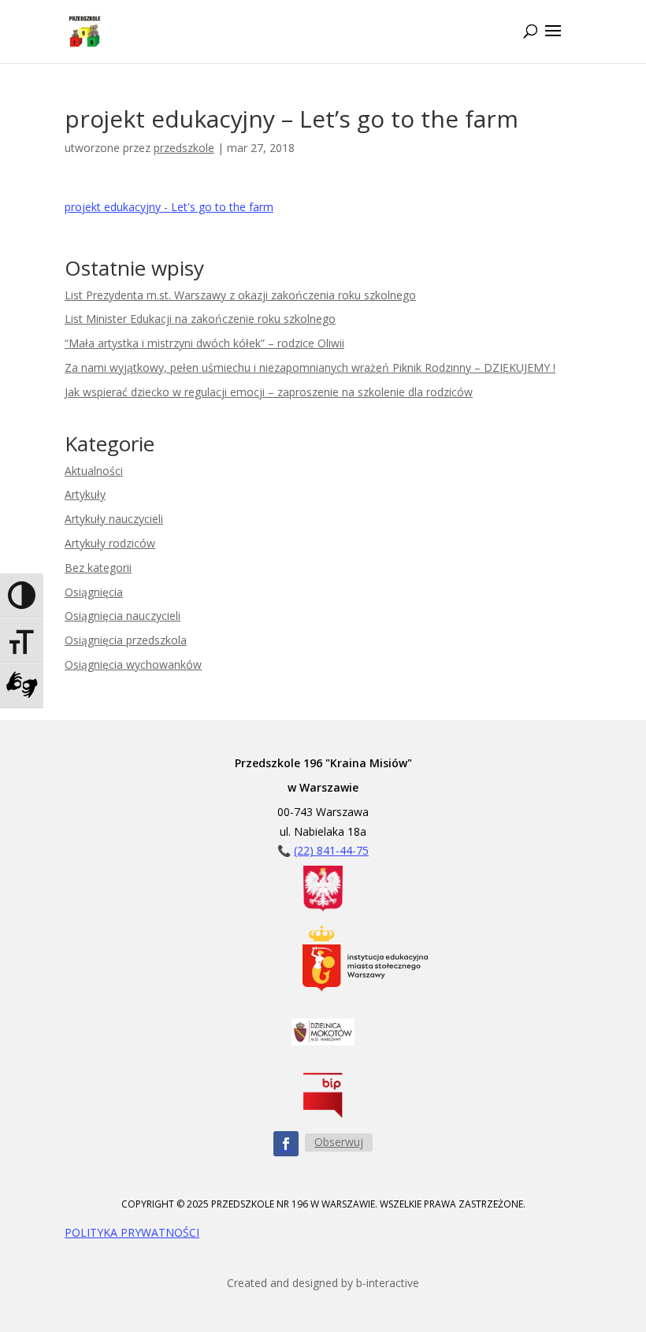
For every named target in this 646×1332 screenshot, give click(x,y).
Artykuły (85, 494)
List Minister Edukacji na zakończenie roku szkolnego (200, 318)
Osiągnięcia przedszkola (126, 640)
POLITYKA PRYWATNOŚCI (132, 1232)
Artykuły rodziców (110, 543)
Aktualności (94, 470)
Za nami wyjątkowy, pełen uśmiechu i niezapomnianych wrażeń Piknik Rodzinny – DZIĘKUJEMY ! (310, 367)
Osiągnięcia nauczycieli (122, 615)
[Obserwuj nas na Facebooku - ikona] (286, 1143)
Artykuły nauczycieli (114, 518)
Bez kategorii (98, 567)
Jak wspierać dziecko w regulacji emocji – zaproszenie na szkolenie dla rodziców (269, 391)
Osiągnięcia (94, 591)
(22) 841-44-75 (331, 850)
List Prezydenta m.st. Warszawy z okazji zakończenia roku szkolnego (240, 295)
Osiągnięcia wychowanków (133, 664)
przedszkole (184, 147)
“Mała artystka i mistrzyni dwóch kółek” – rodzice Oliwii (204, 343)
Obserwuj (338, 1141)
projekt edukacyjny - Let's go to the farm (169, 206)
